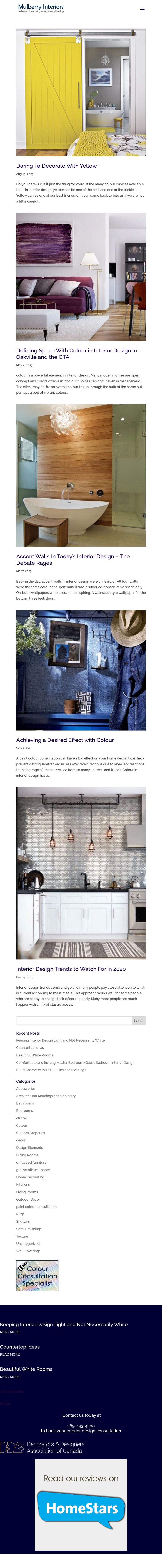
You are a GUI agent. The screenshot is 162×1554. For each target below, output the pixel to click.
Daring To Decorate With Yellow (56, 166)
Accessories (25, 1089)
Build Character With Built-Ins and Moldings (51, 1070)
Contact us (73, 1415)
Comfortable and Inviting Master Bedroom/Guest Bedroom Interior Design (75, 1063)
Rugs (20, 1214)
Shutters (23, 1221)
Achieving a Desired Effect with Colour (65, 740)
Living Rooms (27, 1192)
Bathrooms (25, 1103)
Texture (22, 1236)
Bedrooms (24, 1111)
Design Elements (29, 1148)
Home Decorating (30, 1177)
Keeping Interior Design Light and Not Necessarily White (60, 1040)
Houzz (5, 1403)
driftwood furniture (31, 1163)
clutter (21, 1118)
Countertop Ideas (30, 1048)
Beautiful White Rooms (34, 1055)
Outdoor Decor (28, 1199)
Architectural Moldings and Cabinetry (46, 1096)
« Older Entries (12, 1391)
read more (10, 1332)
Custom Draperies (30, 1133)
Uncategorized (28, 1244)
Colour (21, 1126)
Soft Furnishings (29, 1229)
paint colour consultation (36, 1207)
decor (21, 1140)
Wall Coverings (28, 1251)
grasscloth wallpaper (33, 1170)
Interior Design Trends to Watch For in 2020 (71, 969)
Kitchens (23, 1185)
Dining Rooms (27, 1155)
